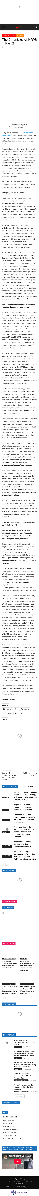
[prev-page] (3, 864)
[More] (23, 52)
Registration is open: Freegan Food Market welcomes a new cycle (23, 807)
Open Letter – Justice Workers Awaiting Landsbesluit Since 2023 (23, 844)
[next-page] (6, 864)
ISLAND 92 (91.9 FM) (10, 1117)
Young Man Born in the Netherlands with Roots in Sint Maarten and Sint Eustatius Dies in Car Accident (24, 832)
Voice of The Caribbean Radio (13, 1139)
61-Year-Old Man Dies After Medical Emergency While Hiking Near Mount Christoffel (25, 1065)
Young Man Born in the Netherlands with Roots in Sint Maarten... (24, 1042)
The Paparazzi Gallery (18, 1179)
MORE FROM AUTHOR (26, 787)
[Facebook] (4, 52)
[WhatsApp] (18, 52)
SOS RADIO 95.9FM (9, 1133)
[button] (3, 27)
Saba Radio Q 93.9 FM (11, 1129)
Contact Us (19, 1183)
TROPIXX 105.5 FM (9, 1136)
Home (4, 32)
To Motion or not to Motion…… (30, 774)
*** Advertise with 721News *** (14, 1181)
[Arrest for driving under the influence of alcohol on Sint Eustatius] (7, 1087)
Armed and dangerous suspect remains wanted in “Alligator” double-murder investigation (24, 1053)
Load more (19, 1096)
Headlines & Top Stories (15, 32)
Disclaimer (29, 1181)
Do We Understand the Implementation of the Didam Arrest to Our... (24, 1076)
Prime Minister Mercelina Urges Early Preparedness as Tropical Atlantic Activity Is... (27, 965)
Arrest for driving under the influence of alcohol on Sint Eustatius (23, 1087)
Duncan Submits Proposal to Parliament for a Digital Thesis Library (10, 776)
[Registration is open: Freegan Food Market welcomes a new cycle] (7, 807)
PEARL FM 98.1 (8, 1123)
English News (6, 820)
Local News (20, 35)
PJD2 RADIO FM (8, 1126)
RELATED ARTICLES (9, 787)
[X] (9, 52)
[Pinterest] (14, 52)
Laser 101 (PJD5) (8, 1120)
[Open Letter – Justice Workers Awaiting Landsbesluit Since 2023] (7, 844)
